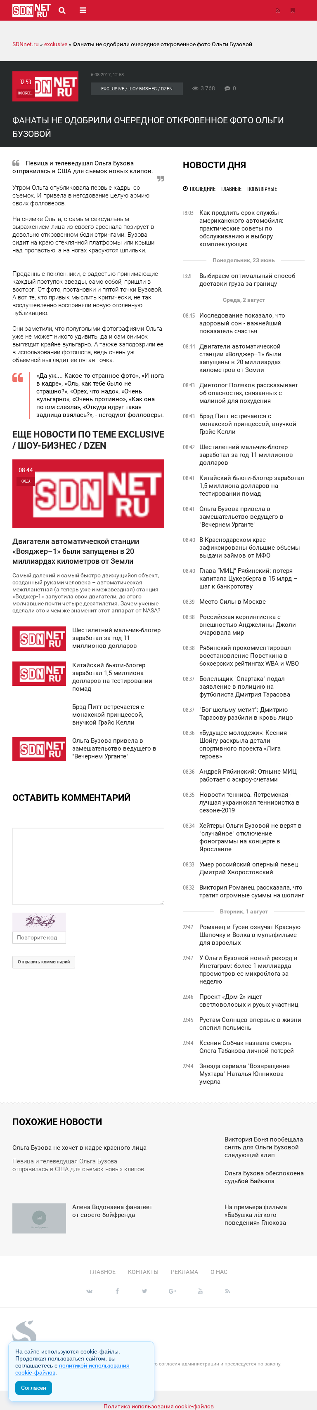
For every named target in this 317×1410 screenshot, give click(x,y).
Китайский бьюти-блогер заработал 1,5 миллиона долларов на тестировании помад (251, 485)
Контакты (143, 1272)
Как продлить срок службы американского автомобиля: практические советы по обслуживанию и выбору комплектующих (241, 228)
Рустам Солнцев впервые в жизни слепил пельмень (250, 1023)
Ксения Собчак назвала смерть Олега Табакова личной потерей (246, 1047)
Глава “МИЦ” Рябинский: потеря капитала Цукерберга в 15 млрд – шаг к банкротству (248, 578)
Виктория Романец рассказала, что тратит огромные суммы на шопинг (251, 891)
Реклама (184, 1272)
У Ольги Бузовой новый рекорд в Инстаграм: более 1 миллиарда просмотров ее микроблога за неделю (248, 969)
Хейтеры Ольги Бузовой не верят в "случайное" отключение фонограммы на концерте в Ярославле (250, 837)
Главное (103, 1272)
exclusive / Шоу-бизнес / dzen (137, 89)
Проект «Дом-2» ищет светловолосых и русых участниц (248, 1000)
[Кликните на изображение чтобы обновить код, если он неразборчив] (88, 922)
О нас (219, 1272)
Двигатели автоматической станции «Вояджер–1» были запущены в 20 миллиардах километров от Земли (240, 358)
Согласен (33, 1387)
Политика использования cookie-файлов (159, 1406)
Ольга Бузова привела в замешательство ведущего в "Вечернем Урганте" (241, 516)
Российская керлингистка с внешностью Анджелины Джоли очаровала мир (247, 624)
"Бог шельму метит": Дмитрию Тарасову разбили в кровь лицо (246, 713)
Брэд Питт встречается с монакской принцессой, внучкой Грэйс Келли (247, 423)
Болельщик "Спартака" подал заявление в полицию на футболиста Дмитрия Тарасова (244, 686)
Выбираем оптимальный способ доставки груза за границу (247, 279)
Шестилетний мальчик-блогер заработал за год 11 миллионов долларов (246, 454)
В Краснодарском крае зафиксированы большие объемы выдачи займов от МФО (249, 547)
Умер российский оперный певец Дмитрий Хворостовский (248, 868)
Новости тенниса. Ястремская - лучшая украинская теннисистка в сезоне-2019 (249, 802)
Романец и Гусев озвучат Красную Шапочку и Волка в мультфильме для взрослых (249, 934)
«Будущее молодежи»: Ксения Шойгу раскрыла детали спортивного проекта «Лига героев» (243, 744)
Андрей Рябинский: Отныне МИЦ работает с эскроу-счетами (248, 775)
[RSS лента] (277, 10)
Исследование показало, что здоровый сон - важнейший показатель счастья (242, 323)
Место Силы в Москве (232, 601)
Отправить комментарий (44, 962)
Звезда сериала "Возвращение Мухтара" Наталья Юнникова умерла (244, 1073)
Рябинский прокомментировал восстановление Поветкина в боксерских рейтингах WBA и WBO (249, 655)
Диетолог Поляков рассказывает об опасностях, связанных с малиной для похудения (248, 393)
